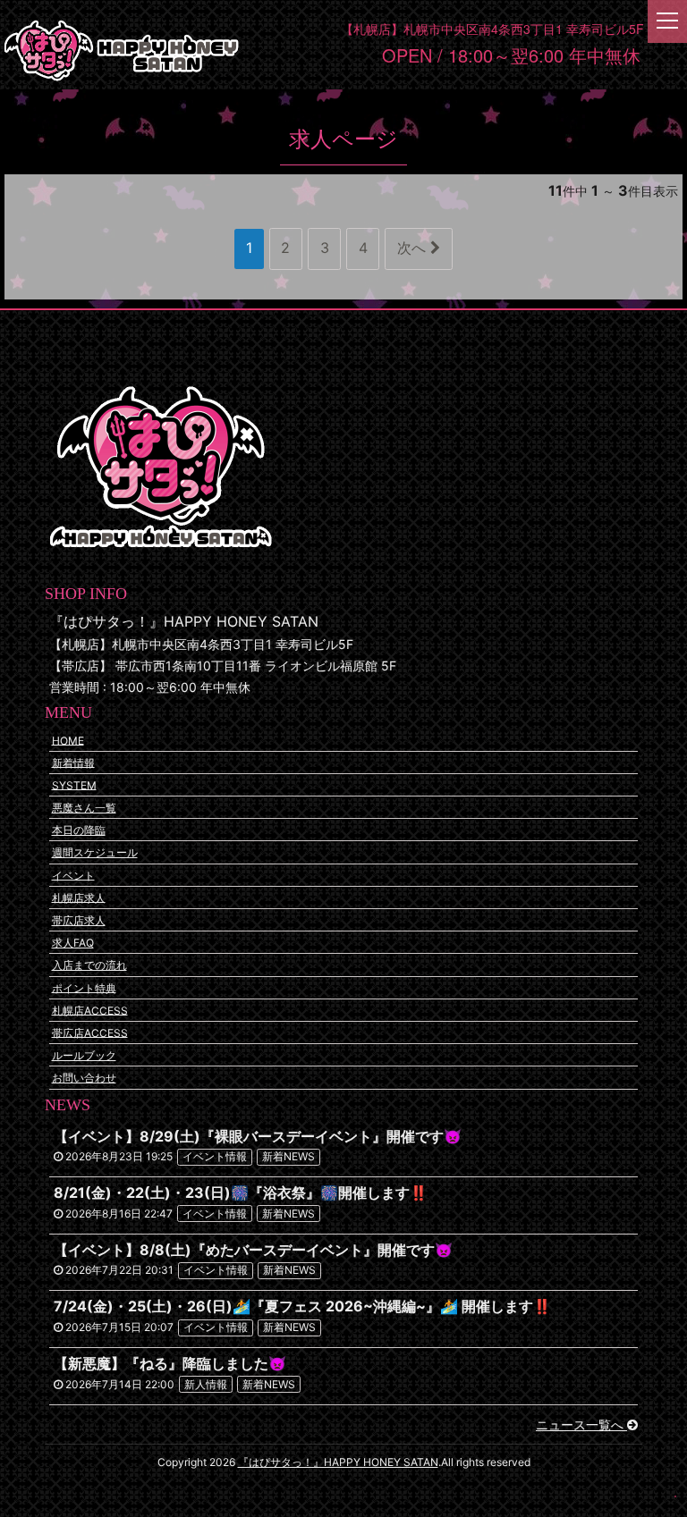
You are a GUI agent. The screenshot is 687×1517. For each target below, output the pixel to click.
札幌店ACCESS (90, 1009)
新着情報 (73, 762)
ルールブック (84, 1055)
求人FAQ (73, 942)
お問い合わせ (84, 1077)
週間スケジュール (95, 852)
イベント (73, 874)
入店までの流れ (89, 965)
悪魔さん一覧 (84, 807)
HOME (68, 739)
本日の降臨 (79, 830)
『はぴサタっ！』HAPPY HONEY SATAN (338, 1462)
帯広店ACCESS (90, 1032)
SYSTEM (74, 784)
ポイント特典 (84, 987)
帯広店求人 (79, 920)
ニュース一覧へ (581, 1424)
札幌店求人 (79, 897)
